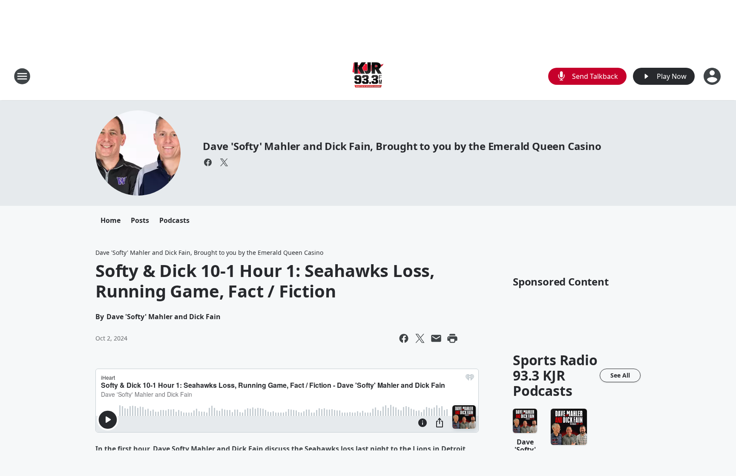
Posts (140, 220)
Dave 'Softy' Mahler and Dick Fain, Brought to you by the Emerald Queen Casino (402, 146)
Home (111, 220)
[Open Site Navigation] (22, 76)
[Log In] (713, 76)
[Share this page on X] (420, 338)
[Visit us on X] (224, 162)
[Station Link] (368, 76)
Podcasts (174, 220)
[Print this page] (452, 338)
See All (620, 375)
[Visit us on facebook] (208, 162)
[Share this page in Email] (436, 338)
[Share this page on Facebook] (404, 338)
